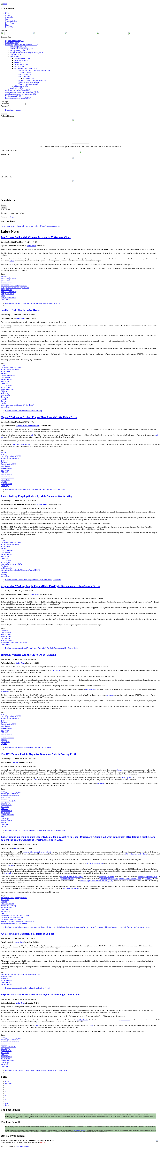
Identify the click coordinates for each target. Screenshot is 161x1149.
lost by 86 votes (82, 1020)
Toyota (3, 401)
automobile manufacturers (10, 369)
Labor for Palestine (7, 904)
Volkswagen (5, 393)
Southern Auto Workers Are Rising (20, 310)
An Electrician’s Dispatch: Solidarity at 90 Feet (27, 933)
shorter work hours (7, 389)
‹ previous (8, 1083)
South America (6, 634)
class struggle (5, 377)
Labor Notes (5, 300)
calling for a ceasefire (106, 877)
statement (100, 783)
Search (3, 205)
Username (5, 104)
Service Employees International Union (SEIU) (96, 881)
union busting (5, 911)
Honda (3, 403)
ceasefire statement (67, 879)
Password (5, 106)
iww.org (43, 1142)
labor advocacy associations (49, 226)
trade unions (5, 381)
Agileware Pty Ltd (22, 1146)
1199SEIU (148, 879)
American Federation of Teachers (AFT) (15, 923)
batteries (4, 574)
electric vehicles (6, 385)
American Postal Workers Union (130, 879)
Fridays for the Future (8, 298)
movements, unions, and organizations (20, 226)
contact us (34, 1117)
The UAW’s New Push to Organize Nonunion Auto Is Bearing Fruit (38, 754)
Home (3, 226)
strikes (3, 296)
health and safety (6, 568)
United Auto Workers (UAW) (11, 367)
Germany (4, 276)
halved (12, 261)
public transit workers (8, 278)
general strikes (6, 636)
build (32, 435)
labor (37, 226)
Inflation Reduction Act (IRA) (11, 564)
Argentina (4, 630)
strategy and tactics (7, 294)
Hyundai (4, 399)
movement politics (7, 908)
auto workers (5, 371)
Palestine (4, 902)
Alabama (4, 391)
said (35, 780)
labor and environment (8, 292)
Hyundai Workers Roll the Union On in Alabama (28, 654)
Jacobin (3, 826)
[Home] (4, 4)
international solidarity (8, 906)
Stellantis (4, 373)
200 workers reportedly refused (136, 854)
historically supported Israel (147, 877)
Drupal (12, 217)
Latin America (6, 632)
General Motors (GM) (8, 375)
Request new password (13, 110)
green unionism (6, 282)
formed (90, 1025)
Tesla (2, 817)
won (36, 1025)
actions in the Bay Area (95, 863)
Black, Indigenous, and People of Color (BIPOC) (18, 405)
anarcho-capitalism (7, 640)
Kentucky (4, 572)
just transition (5, 387)
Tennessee (4, 397)
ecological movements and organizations (15, 288)
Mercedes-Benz (6, 395)
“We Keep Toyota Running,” (22, 444)
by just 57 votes (124, 1020)
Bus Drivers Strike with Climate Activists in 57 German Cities (36, 237)
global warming (6, 980)
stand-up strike (127, 778)
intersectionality (6, 290)
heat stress (4, 978)
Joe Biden (4, 566)
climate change (6, 284)
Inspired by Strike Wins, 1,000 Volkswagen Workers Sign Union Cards (40, 994)
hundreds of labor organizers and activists (37, 852)
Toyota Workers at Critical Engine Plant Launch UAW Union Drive (39, 417)
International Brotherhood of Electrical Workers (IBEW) (20, 570)
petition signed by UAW (71, 888)
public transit (5, 280)
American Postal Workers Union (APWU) (15, 915)
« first (7, 1081)
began (119, 770)
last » (7, 1105)
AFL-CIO (4, 383)
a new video (55, 670)
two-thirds (7, 873)
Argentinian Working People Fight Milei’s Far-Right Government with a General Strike (50, 586)
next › (7, 1103)
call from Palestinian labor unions (71, 877)
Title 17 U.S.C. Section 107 (79, 1130)
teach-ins (11, 865)
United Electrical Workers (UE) (12, 917)
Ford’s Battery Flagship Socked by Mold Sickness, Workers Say (36, 496)
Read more (32, 303)
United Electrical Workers (109, 879)
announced (110, 695)
